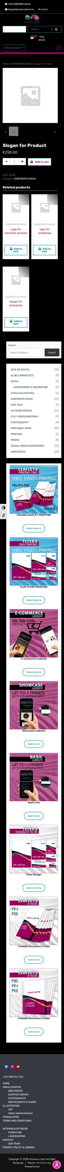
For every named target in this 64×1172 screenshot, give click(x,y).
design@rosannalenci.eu (20, 9)
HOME (6, 1083)
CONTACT (8, 1139)
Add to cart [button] (17, 250)
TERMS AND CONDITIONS (17, 1120)
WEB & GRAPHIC (12, 1087)
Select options (33, 528)
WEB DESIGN (15, 1090)
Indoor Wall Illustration (20, 1113)
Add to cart (42, 162)
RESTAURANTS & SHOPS (22, 1102)
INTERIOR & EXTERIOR (15, 1128)
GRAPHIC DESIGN (18, 1094)
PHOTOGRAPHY (17, 1098)
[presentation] (5, 132)
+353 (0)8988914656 (18, 4)
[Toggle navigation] (58, 47)
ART (10, 1109)
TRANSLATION (11, 1117)
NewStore (42, 1162)
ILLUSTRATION (11, 1105)
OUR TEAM (14, 1143)
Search (12, 345)
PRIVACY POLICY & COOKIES (19, 1147)
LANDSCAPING (16, 1136)
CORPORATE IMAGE (21, 63)
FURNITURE (15, 1132)
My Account (13, 48)
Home (6, 63)
